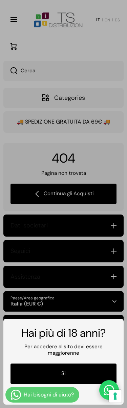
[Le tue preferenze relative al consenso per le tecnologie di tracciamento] (115, 396)
